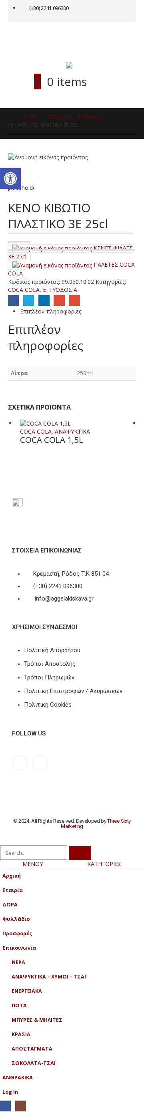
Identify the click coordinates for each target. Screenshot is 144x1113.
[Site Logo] (82, 65)
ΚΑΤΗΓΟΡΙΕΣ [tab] (104, 864)
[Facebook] (19, 762)
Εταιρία (12, 890)
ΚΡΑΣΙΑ (21, 1034)
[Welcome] (110, 11)
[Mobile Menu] (24, 36)
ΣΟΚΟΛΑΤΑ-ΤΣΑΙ (34, 1063)
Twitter (28, 300)
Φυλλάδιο (16, 919)
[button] (4, 840)
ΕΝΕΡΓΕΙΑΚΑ (27, 991)
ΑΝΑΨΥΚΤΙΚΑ (72, 431)
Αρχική (11, 875)
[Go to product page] (78, 423)
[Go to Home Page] (10, 117)
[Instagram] (40, 762)
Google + (59, 300)
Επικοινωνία (19, 947)
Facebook (13, 300)
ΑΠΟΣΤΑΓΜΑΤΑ (32, 1048)
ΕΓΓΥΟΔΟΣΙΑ (60, 289)
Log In (10, 1092)
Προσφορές (17, 933)
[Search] (80, 853)
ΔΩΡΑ (10, 904)
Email (74, 300)
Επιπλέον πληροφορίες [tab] (50, 311)
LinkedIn (43, 300)
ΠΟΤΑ (19, 1005)
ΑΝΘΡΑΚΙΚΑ (17, 1077)
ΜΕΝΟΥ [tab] (32, 864)
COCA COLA (24, 289)
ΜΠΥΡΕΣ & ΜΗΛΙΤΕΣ (37, 1020)
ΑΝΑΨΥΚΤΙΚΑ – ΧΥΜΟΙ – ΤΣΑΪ (49, 976)
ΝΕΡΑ (18, 962)
